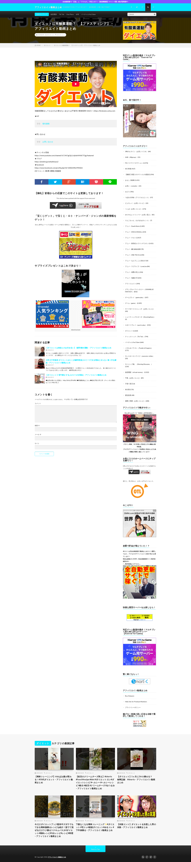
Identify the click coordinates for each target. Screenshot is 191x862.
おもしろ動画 (129, 180)
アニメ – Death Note (132, 226)
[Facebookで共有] (41, 182)
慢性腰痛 (46, 124)
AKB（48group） (131, 157)
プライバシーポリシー (133, 707)
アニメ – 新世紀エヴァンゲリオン (136, 243)
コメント (38, 403)
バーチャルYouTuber (88, 14)
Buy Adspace (129, 696)
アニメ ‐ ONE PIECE (132, 255)
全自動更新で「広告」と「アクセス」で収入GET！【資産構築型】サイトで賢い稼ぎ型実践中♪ (95, 2)
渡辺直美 (128, 395)
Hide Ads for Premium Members (136, 702)
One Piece (70, 14)
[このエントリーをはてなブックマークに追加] (82, 182)
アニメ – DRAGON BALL (133, 232)
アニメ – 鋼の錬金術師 (133, 249)
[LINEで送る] (110, 182)
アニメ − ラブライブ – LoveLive (136, 266)
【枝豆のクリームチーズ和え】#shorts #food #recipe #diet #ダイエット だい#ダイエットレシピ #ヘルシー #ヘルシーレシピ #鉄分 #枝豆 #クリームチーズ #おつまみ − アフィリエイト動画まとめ (95, 782)
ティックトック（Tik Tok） (134, 336)
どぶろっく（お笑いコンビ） (135, 203)
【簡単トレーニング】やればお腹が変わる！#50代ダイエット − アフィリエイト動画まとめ (54, 779)
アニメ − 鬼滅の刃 (131, 278)
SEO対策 (128, 169)
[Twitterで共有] (55, 182)
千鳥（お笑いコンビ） (133, 378)
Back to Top (95, 849)
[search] (154, 14)
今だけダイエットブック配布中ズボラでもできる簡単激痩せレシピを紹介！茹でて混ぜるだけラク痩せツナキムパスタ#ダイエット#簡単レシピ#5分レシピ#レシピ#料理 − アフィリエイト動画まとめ (54, 830)
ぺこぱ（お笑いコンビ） (133, 209)
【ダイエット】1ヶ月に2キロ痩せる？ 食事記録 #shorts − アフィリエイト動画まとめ (136, 779)
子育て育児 (129, 384)
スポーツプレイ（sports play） (136, 325)
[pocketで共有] (96, 182)
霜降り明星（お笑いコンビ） (135, 401)
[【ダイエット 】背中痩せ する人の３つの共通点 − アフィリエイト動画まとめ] (40, 379)
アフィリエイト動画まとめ (57, 857)
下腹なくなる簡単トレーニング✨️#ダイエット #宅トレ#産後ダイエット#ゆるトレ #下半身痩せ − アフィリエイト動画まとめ (95, 827)
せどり (127, 192)
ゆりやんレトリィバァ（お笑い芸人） (138, 215)
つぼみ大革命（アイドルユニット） (137, 197)
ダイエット (50, 34)
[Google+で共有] (69, 182)
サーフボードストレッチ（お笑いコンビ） (140, 309)
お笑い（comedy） (131, 186)
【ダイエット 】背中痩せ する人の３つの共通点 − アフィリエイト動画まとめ (76, 375)
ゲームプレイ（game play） (134, 297)
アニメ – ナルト (130, 238)
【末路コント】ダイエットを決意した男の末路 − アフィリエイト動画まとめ (136, 825)
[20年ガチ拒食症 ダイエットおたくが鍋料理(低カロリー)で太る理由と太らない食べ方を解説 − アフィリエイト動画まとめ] (40, 364)
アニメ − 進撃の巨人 (132, 272)
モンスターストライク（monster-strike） (139, 356)
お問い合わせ (47, 142)
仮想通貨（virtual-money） (134, 372)
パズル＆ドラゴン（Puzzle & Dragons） (139, 348)
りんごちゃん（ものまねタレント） (137, 220)
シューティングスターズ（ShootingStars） (140, 317)
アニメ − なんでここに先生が (135, 261)
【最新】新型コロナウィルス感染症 (137, 174)
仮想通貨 (54, 14)
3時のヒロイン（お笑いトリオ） (136, 151)
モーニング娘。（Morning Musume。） (139, 364)
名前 (37, 425)
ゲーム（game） (131, 303)
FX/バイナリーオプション (134, 163)
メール (38, 434)
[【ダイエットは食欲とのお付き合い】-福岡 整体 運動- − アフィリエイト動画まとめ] (40, 351)
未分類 (127, 389)
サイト (37, 443)
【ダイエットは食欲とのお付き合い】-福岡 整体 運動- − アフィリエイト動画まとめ (78, 348)
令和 (77, 14)
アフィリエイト (130, 284)
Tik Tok (61, 14)
